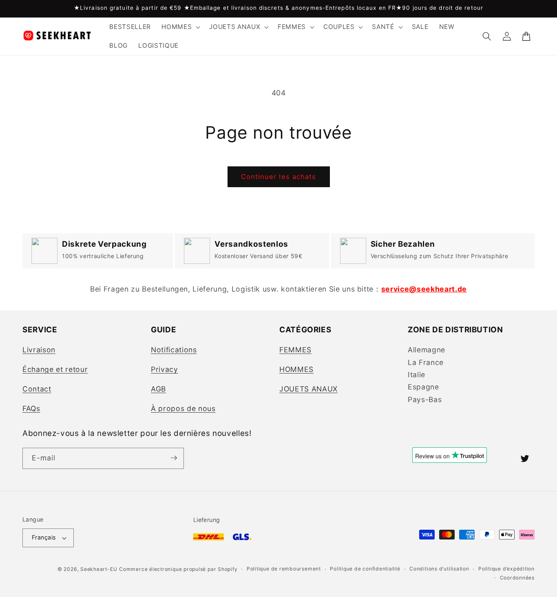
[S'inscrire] (173, 458)
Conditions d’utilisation (439, 569)
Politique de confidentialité (365, 569)
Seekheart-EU (98, 569)
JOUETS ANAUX (308, 389)
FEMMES (295, 349)
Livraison (38, 349)
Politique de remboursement (284, 569)
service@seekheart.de (424, 289)
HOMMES (296, 369)
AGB (158, 389)
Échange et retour (55, 369)
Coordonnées (517, 578)
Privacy (164, 369)
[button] (180, 27)
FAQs (31, 408)
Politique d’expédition (506, 569)
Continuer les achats (278, 176)
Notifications (174, 349)
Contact (36, 389)
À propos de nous (183, 408)
